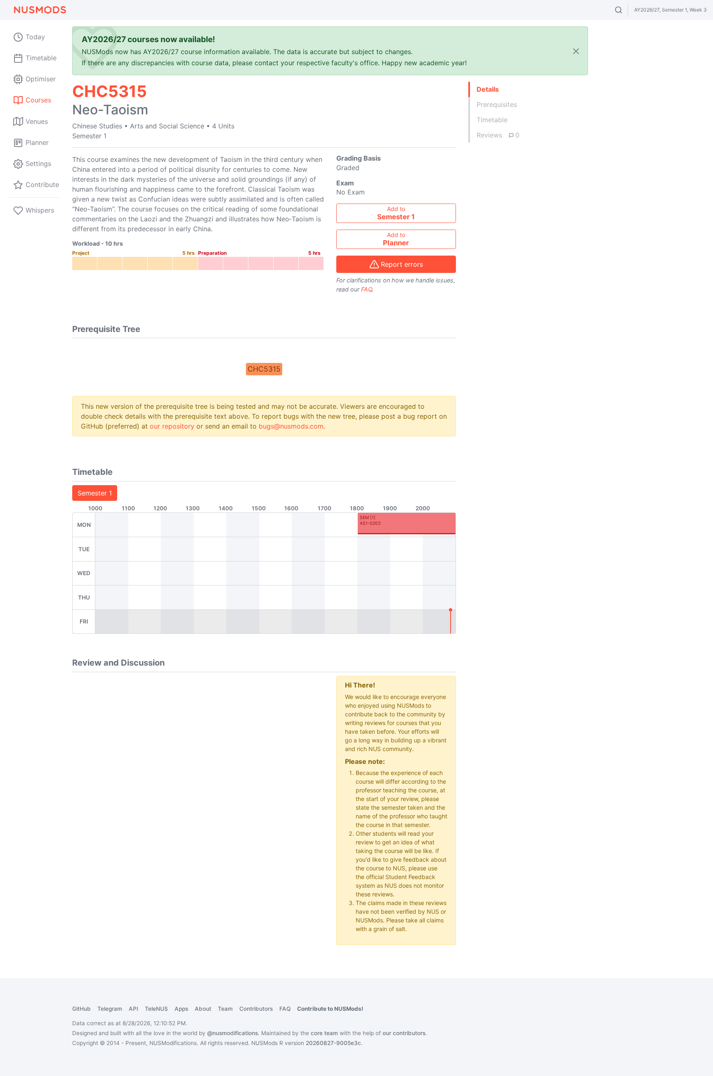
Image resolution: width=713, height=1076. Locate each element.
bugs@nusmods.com (291, 426)
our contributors (403, 1033)
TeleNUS (156, 1008)
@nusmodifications (232, 1033)
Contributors (256, 1008)
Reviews (498, 135)
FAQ (366, 289)
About (203, 1008)
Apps (181, 1008)
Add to (396, 213)
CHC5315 (264, 369)
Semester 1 (95, 493)
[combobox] (626, 10)
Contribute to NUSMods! (330, 1008)
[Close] (576, 51)
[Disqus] (198, 779)
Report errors (402, 264)
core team (324, 1033)
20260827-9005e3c (333, 1043)
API (133, 1008)
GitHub (81, 1008)
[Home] (39, 10)
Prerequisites (497, 104)
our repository (172, 426)
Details (488, 89)
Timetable (492, 120)
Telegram (109, 1008)
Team (225, 1008)
